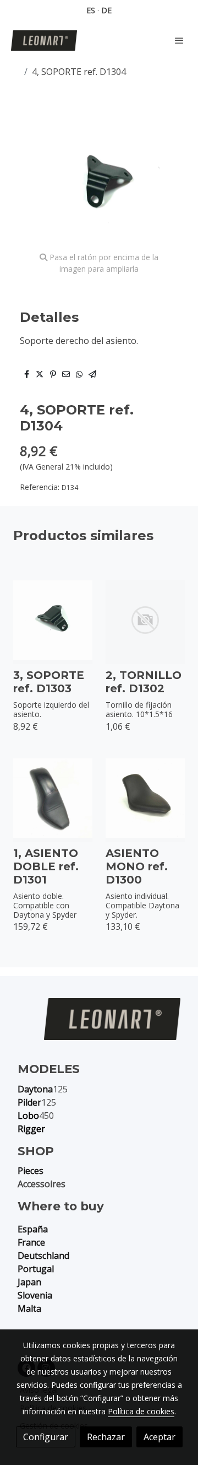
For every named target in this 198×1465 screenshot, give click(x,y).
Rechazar (106, 1437)
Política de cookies (141, 1411)
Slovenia (35, 1295)
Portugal (36, 1269)
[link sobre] (99, 1025)
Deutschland (43, 1255)
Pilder (29, 1102)
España (33, 1229)
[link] (44, 40)
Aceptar (159, 1437)
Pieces (30, 1171)
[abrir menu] (179, 40)
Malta (29, 1308)
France (31, 1242)
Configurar (45, 1437)
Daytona (35, 1089)
